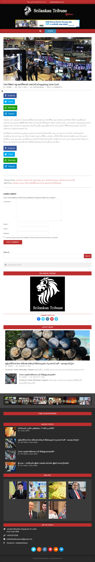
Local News (25, 431)
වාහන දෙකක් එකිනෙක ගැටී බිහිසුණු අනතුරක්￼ (37, 375)
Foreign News (38, 87)
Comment (7, 202)
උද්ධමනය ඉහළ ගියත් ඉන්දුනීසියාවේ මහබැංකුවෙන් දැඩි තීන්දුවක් (36, 183)
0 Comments (57, 87)
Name (5, 224)
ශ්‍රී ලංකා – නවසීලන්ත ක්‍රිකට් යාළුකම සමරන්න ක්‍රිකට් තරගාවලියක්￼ (43, 463)
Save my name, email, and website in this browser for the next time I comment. (32, 237)
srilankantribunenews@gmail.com (19, 539)
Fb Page (50, 31)
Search (6, 252)
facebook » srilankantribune (17, 543)
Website (6, 233)
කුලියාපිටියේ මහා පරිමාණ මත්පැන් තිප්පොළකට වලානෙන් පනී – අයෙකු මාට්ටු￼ (39, 363)
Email (5, 229)
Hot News (24, 442)
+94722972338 (12, 535)
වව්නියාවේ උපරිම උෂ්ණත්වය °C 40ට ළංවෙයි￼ (36, 428)
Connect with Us (47, 315)
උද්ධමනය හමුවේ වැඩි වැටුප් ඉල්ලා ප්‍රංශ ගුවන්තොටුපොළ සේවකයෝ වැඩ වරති (45, 180)
